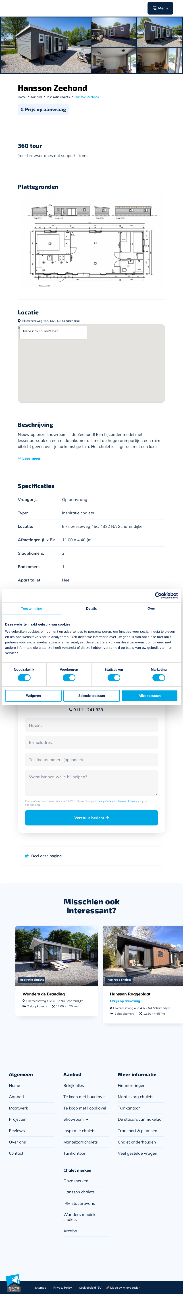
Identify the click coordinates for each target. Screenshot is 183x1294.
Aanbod (36, 97)
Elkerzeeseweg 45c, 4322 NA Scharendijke (102, 526)
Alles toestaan (150, 696)
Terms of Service (128, 801)
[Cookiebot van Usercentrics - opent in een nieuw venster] (158, 595)
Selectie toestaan (91, 696)
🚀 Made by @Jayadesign (123, 1287)
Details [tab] (91, 608)
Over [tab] (151, 608)
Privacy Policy (104, 801)
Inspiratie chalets (58, 97)
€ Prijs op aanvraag (43, 109)
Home (22, 97)
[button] (31, 460)
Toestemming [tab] (31, 608)
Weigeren (33, 696)
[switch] (69, 677)
